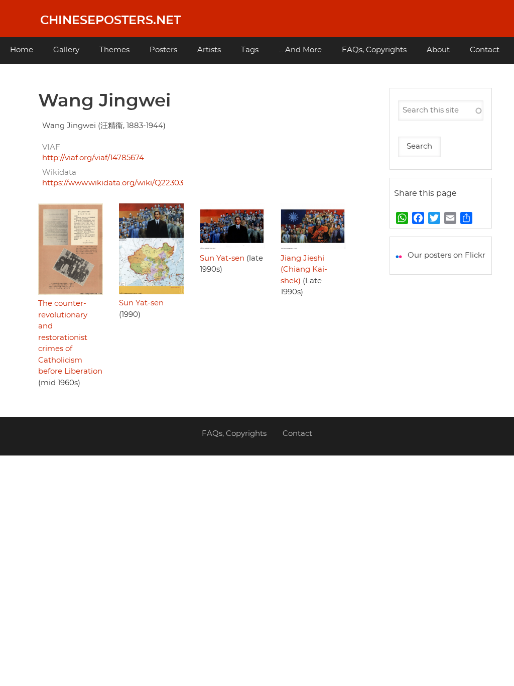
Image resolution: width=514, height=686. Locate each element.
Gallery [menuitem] (66, 50)
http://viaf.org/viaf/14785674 (93, 158)
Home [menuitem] (21, 50)
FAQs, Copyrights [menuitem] (374, 50)
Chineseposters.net (110, 21)
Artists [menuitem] (209, 50)
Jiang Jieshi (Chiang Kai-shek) (304, 270)
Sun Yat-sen (141, 303)
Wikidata (59, 172)
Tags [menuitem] (250, 50)
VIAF (51, 147)
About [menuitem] (438, 50)
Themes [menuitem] (114, 50)
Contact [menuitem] (484, 50)
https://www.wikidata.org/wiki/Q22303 (112, 183)
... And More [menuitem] (300, 50)
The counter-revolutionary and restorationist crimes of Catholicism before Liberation (70, 337)
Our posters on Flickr (446, 255)
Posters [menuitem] (163, 50)
